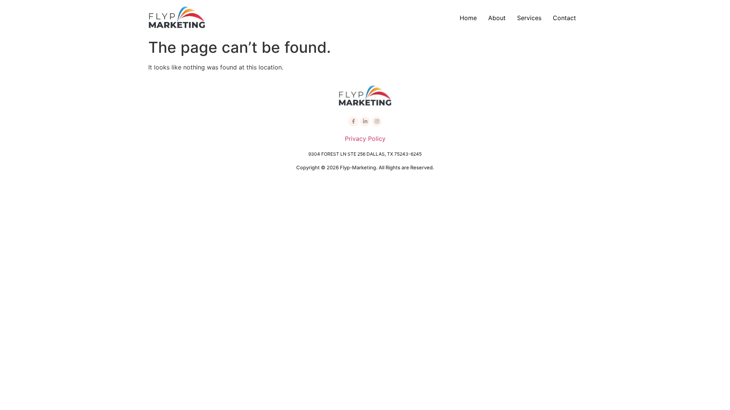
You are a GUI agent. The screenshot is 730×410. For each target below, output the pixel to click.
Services (529, 18)
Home (468, 18)
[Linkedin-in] (365, 121)
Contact (564, 18)
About (497, 18)
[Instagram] (377, 121)
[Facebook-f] (353, 121)
